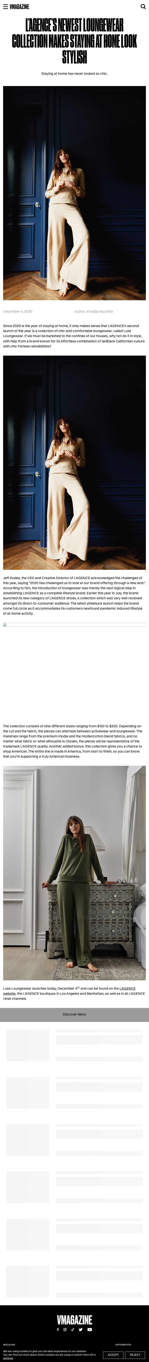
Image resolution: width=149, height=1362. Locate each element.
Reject (135, 1355)
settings (8, 1358)
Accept (113, 1355)
